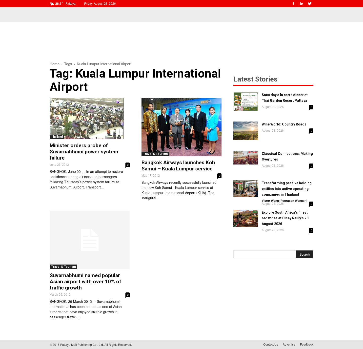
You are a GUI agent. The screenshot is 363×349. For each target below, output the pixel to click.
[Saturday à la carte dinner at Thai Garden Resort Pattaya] (245, 101)
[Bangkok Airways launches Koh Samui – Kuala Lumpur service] (181, 127)
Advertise (289, 344)
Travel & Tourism (155, 154)
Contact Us (270, 344)
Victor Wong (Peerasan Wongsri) (284, 200)
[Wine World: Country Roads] (245, 131)
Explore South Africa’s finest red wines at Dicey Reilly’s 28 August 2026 (285, 218)
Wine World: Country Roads (284, 124)
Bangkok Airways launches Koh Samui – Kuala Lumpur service (178, 166)
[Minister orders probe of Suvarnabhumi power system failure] (90, 118)
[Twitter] (309, 3)
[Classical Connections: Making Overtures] (245, 157)
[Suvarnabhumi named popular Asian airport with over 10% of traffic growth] (90, 240)
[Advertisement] (181, 39)
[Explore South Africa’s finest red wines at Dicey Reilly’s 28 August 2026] (245, 218)
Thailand (57, 137)
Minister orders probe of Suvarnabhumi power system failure (84, 152)
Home (55, 63)
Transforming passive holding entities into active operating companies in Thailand (287, 188)
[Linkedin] (301, 3)
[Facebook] (293, 3)
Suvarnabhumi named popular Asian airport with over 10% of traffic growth (85, 281)
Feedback (306, 344)
